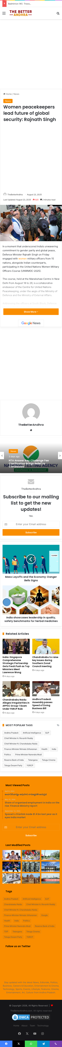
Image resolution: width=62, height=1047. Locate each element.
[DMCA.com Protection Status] (31, 1020)
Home (8, 94)
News (16, 94)
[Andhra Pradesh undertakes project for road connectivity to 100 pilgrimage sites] (50, 855)
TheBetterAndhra (15, 194)
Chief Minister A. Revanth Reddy (18, 738)
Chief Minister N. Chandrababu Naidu (20, 743)
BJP (47, 733)
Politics (7, 754)
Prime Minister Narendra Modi (28, 754)
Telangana (33, 760)
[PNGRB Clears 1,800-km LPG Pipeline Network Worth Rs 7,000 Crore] (50, 878)
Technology (43, 1025)
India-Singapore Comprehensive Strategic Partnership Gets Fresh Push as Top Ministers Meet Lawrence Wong (16, 665)
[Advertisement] (31, 53)
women (22, 258)
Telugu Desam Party (13, 765)
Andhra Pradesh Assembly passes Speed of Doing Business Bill (42, 704)
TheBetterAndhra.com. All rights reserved (31, 1010)
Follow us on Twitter (18, 946)
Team (32, 1025)
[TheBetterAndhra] (20, 13)
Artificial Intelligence (32, 733)
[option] (31, 455)
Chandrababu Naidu (13, 904)
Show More (30, 311)
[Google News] (31, 323)
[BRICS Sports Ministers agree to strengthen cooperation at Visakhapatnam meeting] (31, 855)
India (54, 749)
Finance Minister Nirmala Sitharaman (20, 749)
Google (44, 915)
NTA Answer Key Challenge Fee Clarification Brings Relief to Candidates (29, 463)
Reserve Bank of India (14, 760)
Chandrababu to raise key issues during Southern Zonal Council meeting (45, 662)
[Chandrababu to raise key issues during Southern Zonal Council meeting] (45, 646)
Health (44, 749)
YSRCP (30, 765)
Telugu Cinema (48, 760)
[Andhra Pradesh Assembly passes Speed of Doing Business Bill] (45, 688)
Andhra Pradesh (11, 733)
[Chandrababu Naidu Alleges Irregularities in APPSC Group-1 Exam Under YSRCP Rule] (16, 689)
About (24, 1025)
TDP (6, 931)
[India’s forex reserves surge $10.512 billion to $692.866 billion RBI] (11, 878)
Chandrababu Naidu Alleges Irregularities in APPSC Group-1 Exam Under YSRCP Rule (16, 704)
